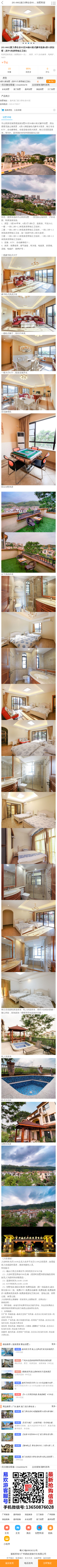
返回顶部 (47, 1558)
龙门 (23, 1407)
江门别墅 (51, 89)
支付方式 (28, 1558)
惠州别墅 (28, 89)
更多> (54, 1344)
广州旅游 (5, 1514)
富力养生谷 (29, 1407)
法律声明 (37, 1558)
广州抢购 (51, 1514)
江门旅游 (40, 1514)
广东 (14, 1407)
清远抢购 (5, 1519)
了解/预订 (51, 81)
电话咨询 (28, 1563)
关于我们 (10, 1558)
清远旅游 (28, 1514)
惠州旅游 (17, 1514)
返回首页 (9, 1563)
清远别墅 (40, 89)
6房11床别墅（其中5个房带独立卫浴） (16, 81)
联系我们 (19, 1558)
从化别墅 (5, 89)
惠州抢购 (17, 1519)
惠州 (18, 1407)
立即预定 (47, 1563)
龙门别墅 (17, 89)
